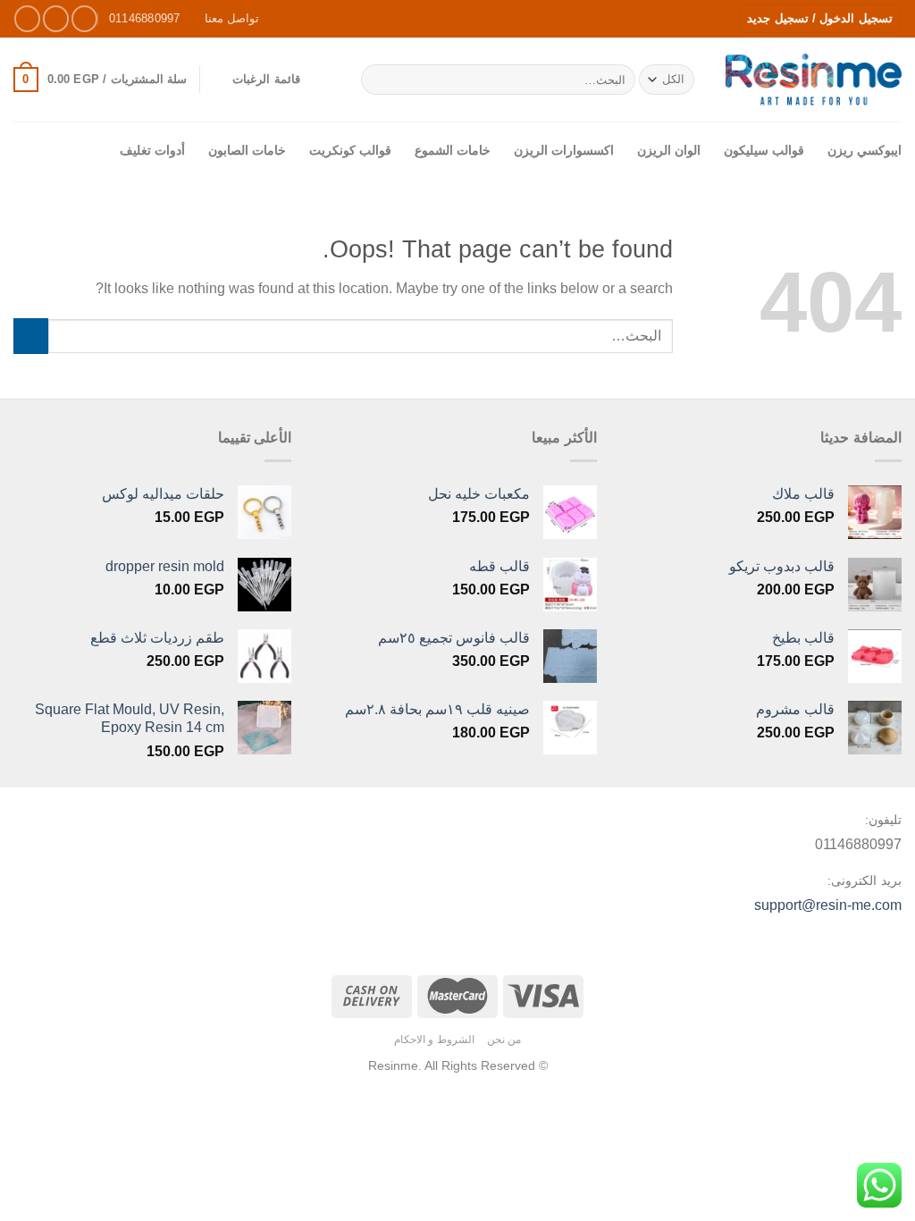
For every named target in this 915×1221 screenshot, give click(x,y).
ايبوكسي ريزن (864, 150)
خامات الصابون (247, 150)
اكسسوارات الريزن (564, 150)
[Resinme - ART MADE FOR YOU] (814, 79)
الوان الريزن (669, 150)
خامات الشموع (453, 150)
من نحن (504, 1039)
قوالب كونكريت (350, 150)
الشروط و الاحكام (434, 1039)
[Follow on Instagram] (56, 18)
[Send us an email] (27, 18)
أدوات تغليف (152, 150)
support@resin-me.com (828, 905)
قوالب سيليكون (764, 150)
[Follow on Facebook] (84, 18)
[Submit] (378, 79)
